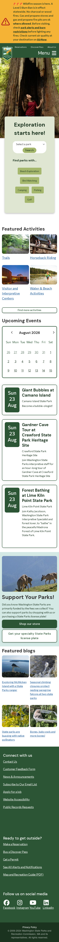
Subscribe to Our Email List (20, 784)
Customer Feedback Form (19, 769)
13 (36, 370)
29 (29, 352)
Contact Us (10, 761)
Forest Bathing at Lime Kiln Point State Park (37, 495)
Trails (6, 258)
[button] (53, 53)
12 (29, 370)
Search (29, 150)
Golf (29, 199)
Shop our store (29, 624)
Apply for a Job (12, 792)
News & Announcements (18, 776)
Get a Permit (11, 859)
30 (36, 352)
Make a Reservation (15, 844)
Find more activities (29, 310)
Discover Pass (37, 47)
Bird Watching (29, 180)
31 (43, 352)
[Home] (7, 53)
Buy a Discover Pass (15, 852)
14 (43, 370)
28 (22, 352)
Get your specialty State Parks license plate (29, 636)
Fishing (37, 190)
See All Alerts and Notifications (22, 867)
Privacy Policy (29, 927)
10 (15, 370)
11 (22, 370)
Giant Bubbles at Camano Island (38, 392)
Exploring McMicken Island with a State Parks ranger (14, 686)
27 (15, 352)
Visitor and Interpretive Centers (11, 293)
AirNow (42, 39)
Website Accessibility (16, 799)
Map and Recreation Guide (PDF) (23, 874)
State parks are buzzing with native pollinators (13, 735)
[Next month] (53, 332)
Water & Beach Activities (41, 290)
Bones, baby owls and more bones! (42, 733)
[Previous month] (12, 332)
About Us (52, 47)
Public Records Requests (18, 807)
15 (50, 370)
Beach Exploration (29, 171)
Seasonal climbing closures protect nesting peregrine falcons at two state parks (41, 689)
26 (8, 352)
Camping (22, 190)
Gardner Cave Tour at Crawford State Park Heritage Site (36, 435)
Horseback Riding (43, 258)
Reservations (21, 47)
